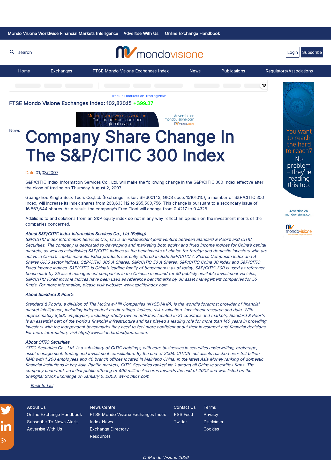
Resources (100, 436)
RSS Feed (183, 414)
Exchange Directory (109, 429)
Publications (233, 70)
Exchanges (61, 70)
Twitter (180, 421)
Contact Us (185, 407)
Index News (101, 421)
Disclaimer (214, 421)
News (195, 70)
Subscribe (312, 52)
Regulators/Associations (289, 70)
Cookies (211, 429)
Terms (210, 407)
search (25, 52)
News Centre (102, 407)
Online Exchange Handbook (192, 33)
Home (24, 70)
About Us (36, 407)
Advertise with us (141, 33)
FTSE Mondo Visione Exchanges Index (131, 70)
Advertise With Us (44, 429)
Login (292, 52)
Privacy (211, 414)
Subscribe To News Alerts (53, 421)
